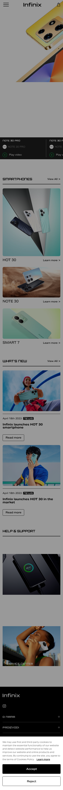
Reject (31, 781)
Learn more (43, 759)
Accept (31, 769)
